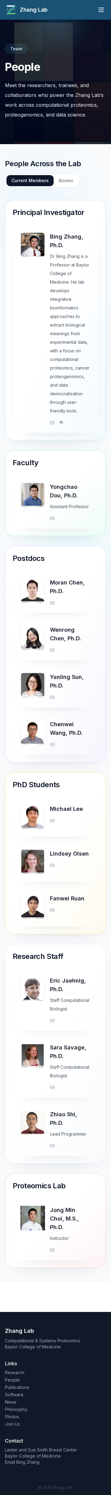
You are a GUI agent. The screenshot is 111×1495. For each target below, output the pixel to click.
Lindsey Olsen (69, 853)
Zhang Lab (33, 9)
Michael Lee (66, 809)
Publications (17, 1387)
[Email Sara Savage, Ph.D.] (52, 1087)
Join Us (12, 1424)
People (12, 1379)
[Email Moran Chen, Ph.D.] (52, 602)
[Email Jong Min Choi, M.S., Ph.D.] (52, 1250)
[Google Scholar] (61, 422)
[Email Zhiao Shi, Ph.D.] (52, 1145)
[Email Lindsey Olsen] (52, 865)
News (10, 1402)
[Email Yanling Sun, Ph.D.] (52, 697)
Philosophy (16, 1409)
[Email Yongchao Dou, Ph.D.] (52, 518)
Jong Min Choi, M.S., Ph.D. (64, 1218)
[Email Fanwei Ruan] (52, 910)
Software (14, 1394)
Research (14, 1372)
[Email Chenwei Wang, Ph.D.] (52, 744)
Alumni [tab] (66, 180)
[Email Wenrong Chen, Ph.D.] (52, 650)
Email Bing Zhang (22, 1462)
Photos (12, 1416)
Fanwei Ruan (67, 898)
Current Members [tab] (30, 180)
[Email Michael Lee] (52, 820)
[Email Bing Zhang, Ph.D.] (52, 422)
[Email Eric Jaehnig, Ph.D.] (52, 1020)
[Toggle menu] (101, 10)
